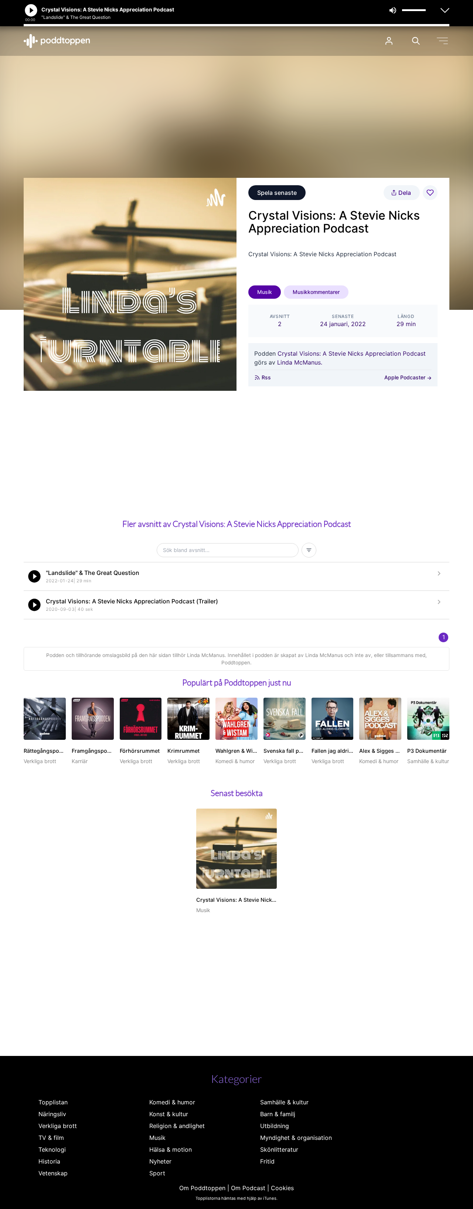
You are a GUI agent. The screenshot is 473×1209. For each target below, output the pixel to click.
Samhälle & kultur (284, 1102)
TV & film (51, 1137)
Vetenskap (53, 1173)
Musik (264, 292)
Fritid (267, 1161)
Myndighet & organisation (296, 1137)
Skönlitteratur (279, 1149)
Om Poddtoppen (202, 1188)
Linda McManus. (299, 362)
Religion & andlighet (177, 1126)
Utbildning (274, 1126)
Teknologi (52, 1149)
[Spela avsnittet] (34, 576)
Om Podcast (248, 1188)
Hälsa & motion (170, 1149)
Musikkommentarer (316, 292)
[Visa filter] (309, 550)
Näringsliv (52, 1114)
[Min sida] (388, 40)
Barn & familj (277, 1114)
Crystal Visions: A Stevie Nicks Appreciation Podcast (352, 353)
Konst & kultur (168, 1114)
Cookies (282, 1188)
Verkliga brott (57, 1126)
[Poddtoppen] (57, 41)
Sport (157, 1173)
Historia (49, 1161)
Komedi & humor (172, 1102)
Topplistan (53, 1102)
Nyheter (160, 1161)
